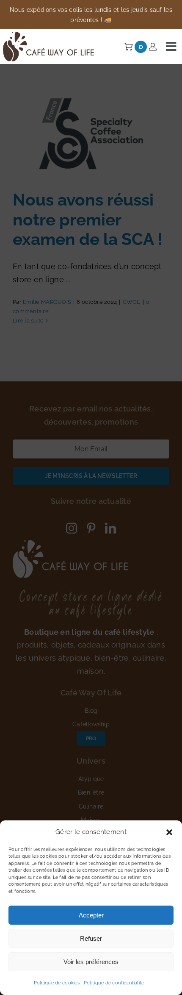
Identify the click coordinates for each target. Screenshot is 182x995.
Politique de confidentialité (114, 983)
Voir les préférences (91, 961)
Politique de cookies (57, 983)
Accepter (91, 915)
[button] (169, 832)
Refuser (91, 938)
